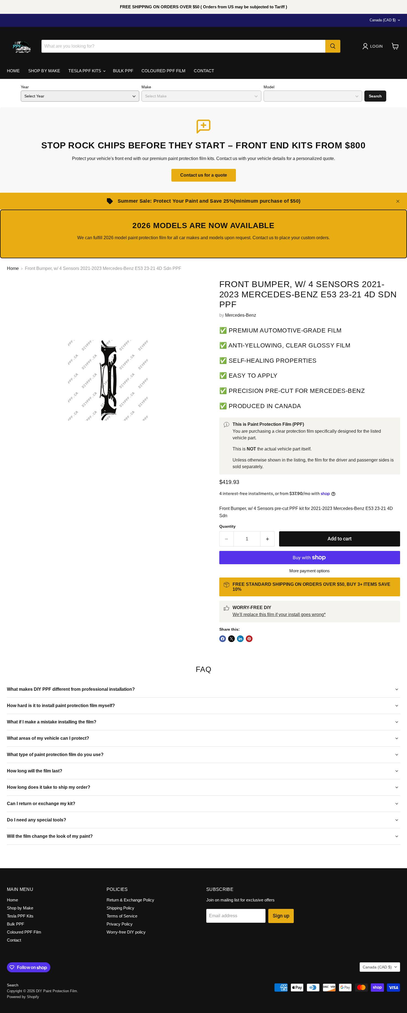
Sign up (281, 916)
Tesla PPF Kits (85, 70)
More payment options (309, 570)
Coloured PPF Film (163, 70)
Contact (204, 70)
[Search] (332, 46)
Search (375, 96)
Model (269, 87)
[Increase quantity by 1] (268, 539)
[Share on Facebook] (222, 638)
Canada (383, 20)
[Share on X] (231, 638)
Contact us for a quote (203, 175)
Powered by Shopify (23, 997)
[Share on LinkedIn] (240, 638)
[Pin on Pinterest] (249, 638)
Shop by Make (44, 70)
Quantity (227, 526)
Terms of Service (122, 916)
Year (25, 87)
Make (146, 87)
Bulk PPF (123, 70)
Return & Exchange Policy (130, 900)
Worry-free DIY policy (126, 932)
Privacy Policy (120, 924)
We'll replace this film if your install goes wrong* (279, 614)
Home (13, 70)
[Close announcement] (398, 201)
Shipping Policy (120, 908)
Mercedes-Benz (240, 315)
